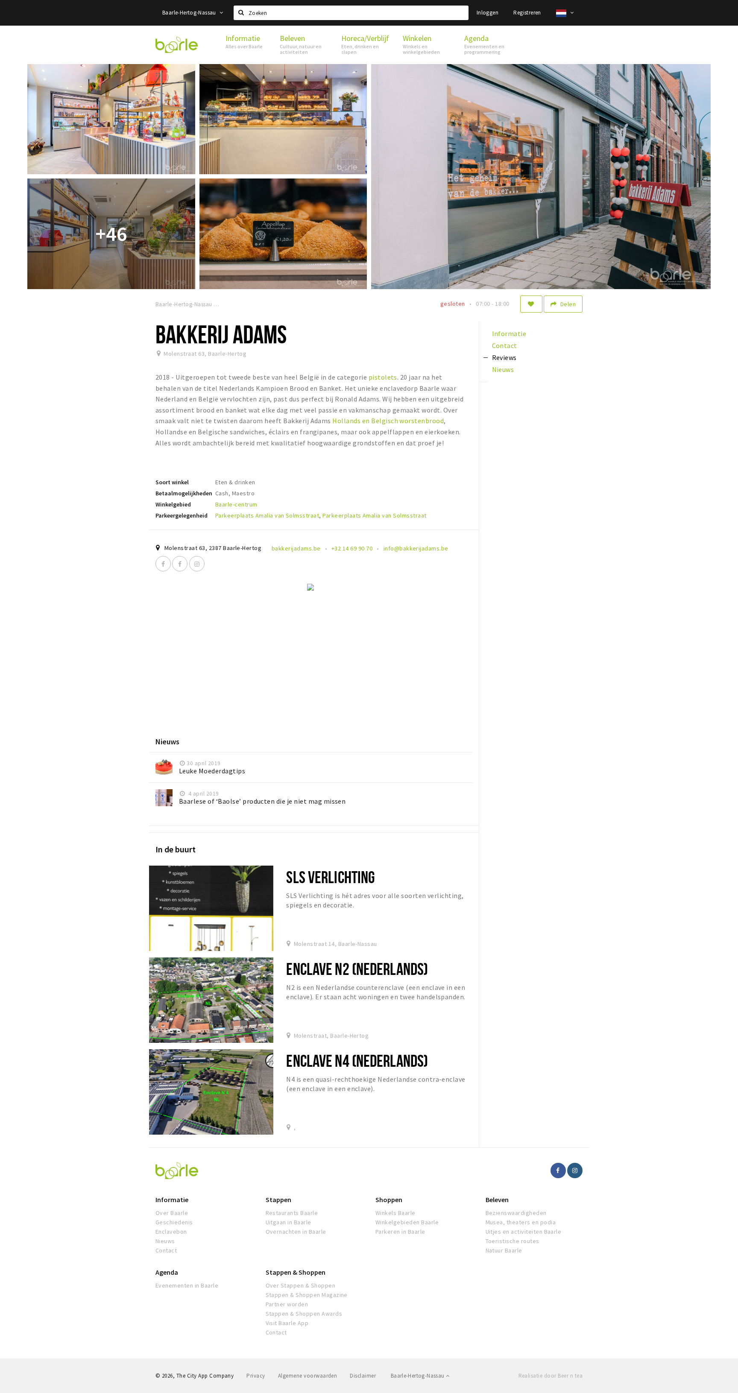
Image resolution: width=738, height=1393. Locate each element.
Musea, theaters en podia (521, 1222)
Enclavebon (171, 1231)
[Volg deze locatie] (531, 304)
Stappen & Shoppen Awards (304, 1313)
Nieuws (165, 1241)
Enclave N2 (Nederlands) (357, 969)
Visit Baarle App (287, 1323)
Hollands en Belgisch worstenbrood (387, 420)
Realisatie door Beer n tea (550, 1375)
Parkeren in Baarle (400, 1231)
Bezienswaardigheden (516, 1213)
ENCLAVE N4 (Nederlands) (357, 1060)
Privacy (255, 1375)
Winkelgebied (173, 504)
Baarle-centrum (236, 504)
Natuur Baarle (504, 1250)
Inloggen (487, 12)
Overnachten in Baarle (296, 1231)
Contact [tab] (504, 345)
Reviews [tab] (504, 357)
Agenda (166, 1272)
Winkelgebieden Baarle (407, 1222)
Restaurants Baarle (292, 1213)
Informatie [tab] (509, 333)
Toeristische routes (512, 1241)
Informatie (171, 1199)
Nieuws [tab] (503, 369)
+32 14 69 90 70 (351, 548)
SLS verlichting (330, 877)
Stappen (278, 1199)
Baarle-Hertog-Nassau (189, 12)
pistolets (383, 377)
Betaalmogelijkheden (183, 493)
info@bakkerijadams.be (416, 548)
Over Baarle (171, 1213)
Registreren (527, 12)
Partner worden (287, 1304)
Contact (166, 1250)
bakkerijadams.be (296, 548)
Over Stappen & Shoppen (301, 1285)
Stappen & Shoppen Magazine (307, 1295)
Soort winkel (172, 482)
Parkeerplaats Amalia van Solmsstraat (267, 515)
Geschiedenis (174, 1222)
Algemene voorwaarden (307, 1375)
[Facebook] (163, 563)
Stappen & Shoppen (295, 1272)
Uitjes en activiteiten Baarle (524, 1231)
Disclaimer (363, 1375)
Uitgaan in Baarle (288, 1222)
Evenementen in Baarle (186, 1285)
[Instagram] (197, 563)
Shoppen (388, 1199)
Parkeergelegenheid (181, 515)
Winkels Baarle (395, 1213)
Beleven (497, 1199)
